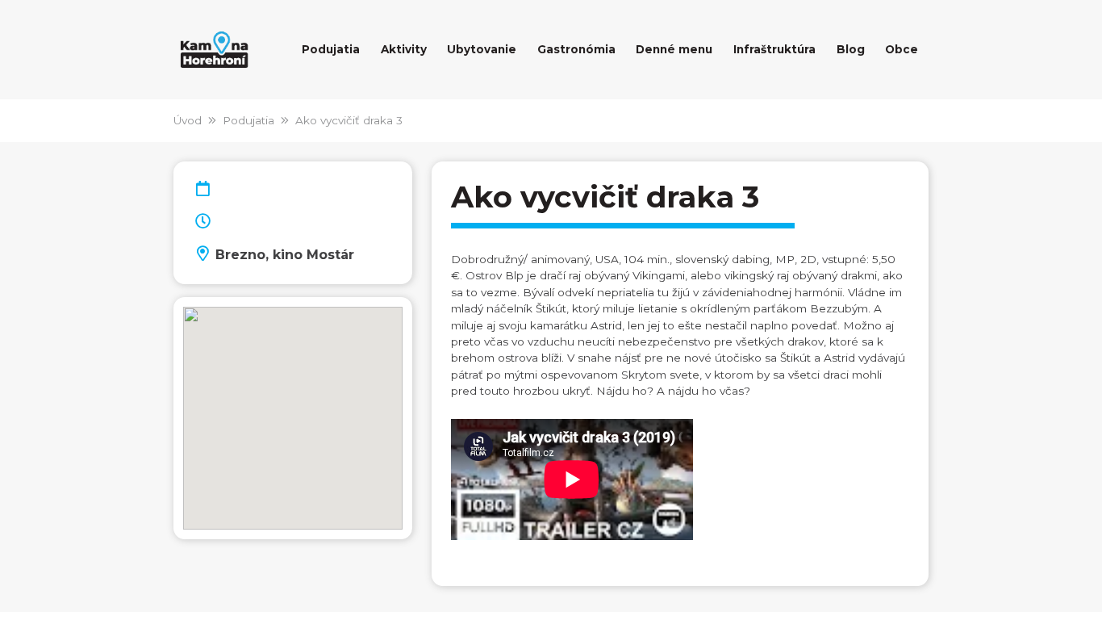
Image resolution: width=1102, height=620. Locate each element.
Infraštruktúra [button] (774, 49)
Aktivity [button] (404, 49)
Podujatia (248, 120)
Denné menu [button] (674, 49)
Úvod (187, 120)
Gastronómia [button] (576, 49)
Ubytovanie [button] (481, 49)
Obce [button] (901, 49)
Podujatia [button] (331, 49)
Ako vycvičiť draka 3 (349, 120)
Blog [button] (851, 49)
